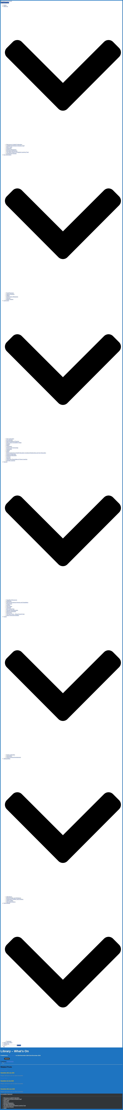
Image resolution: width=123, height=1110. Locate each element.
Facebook (8, 1041)
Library (2, 1058)
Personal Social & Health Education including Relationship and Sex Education (26, 453)
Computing (9, 446)
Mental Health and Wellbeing (13, 898)
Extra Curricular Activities (12, 615)
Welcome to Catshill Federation (14, 144)
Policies (8, 298)
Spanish (8, 458)
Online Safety (9, 900)
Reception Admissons (11, 151)
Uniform (8, 605)
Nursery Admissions (11, 149)
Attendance (9, 896)
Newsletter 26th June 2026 (8, 1089)
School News (10, 1061)
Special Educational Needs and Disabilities (17, 602)
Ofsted (8, 295)
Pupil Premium (10, 293)
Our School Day (10, 609)
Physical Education (11, 454)
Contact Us (6, 1043)
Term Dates (9, 606)
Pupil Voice (9, 756)
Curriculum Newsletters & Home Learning (16, 459)
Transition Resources (11, 600)
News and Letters (7, 1042)
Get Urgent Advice (10, 902)
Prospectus (9, 603)
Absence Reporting (11, 611)
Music (7, 451)
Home (4, 5)
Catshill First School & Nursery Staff (15, 145)
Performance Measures (12, 296)
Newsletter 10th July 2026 (7, 1072)
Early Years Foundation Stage (13, 442)
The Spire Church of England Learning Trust (17, 152)
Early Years (9, 147)
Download (7, 1058)
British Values (9, 299)
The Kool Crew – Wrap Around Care (15, 614)
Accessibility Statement (6, 1094)
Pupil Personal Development (13, 757)
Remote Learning (10, 460)
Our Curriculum (10, 438)
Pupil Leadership (10, 754)
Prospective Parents (11, 153)
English (8, 444)
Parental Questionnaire (12, 610)
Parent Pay (9, 612)
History (8, 450)
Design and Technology (12, 447)
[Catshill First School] (6, 1)
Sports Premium (10, 294)
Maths (7, 445)
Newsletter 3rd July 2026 (7, 1080)
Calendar (8, 607)
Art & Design (9, 440)
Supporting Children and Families (14, 899)
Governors (9, 148)
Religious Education (11, 455)
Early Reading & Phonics (12, 441)
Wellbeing (8, 601)
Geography (9, 449)
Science (8, 456)
